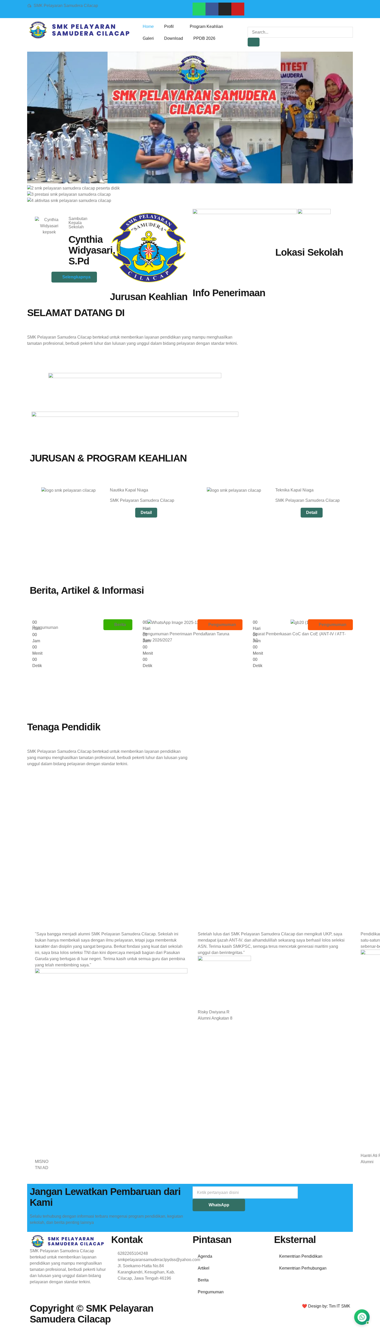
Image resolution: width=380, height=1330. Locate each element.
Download (173, 38)
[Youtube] (237, 9)
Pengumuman (211, 1292)
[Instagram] (224, 9)
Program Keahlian (206, 26)
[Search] (254, 42)
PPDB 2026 (204, 38)
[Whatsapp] (199, 9)
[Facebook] (212, 9)
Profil (169, 26)
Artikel (203, 1268)
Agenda (205, 1256)
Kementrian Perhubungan (302, 1268)
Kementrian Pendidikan (300, 1256)
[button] (249, 23)
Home (148, 26)
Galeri (148, 38)
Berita (203, 1280)
